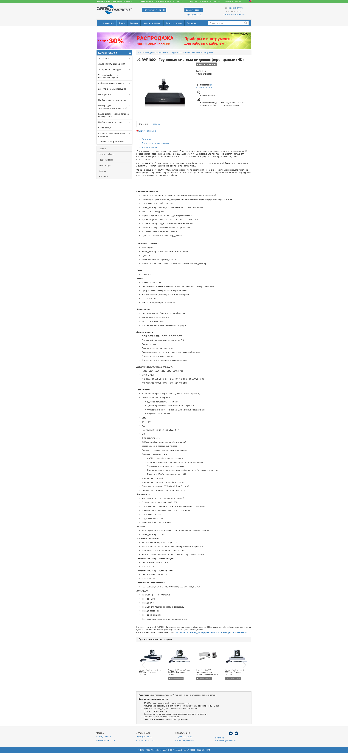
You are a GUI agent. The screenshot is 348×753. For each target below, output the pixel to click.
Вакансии (103, 176)
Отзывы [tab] (156, 124)
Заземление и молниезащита (112, 89)
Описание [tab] (143, 124)
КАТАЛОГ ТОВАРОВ (107, 53)
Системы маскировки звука (111, 141)
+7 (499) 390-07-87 (194, 14)
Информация (105, 165)
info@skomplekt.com (105, 740)
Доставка (134, 23)
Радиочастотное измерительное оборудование (113, 115)
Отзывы (102, 171)
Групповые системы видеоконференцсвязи (195, 632)
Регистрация (236, 11)
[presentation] (143, 665)
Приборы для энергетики (110, 122)
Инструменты (104, 94)
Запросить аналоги (204, 87)
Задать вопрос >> (233, 1)
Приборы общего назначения (112, 100)
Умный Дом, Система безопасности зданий (108, 76)
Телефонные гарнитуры (109, 69)
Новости (102, 148)
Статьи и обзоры (106, 154)
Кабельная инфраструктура (111, 83)
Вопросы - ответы (174, 23)
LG (211, 84)
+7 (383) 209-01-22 (183, 736)
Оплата (122, 23)
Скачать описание (147, 131)
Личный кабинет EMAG (234, 14)
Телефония (103, 58)
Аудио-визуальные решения (111, 64)
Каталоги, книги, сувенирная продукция (111, 134)
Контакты (191, 23)
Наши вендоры (106, 159)
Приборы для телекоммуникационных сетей (112, 107)
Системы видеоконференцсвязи (231, 632)
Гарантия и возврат (152, 23)
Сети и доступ (104, 127)
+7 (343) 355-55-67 (144, 736)
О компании (108, 23)
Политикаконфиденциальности (225, 739)
